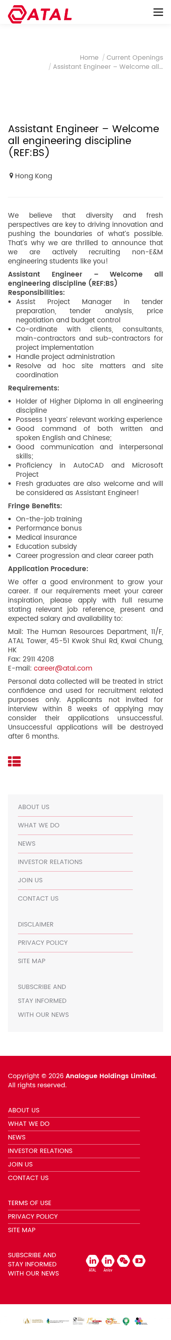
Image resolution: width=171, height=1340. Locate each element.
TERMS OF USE (29, 1203)
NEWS (26, 844)
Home (89, 58)
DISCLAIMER (36, 924)
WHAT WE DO (39, 825)
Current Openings (135, 58)
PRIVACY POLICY (43, 943)
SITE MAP (31, 961)
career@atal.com (63, 668)
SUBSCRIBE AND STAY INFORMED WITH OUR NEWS (43, 1001)
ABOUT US (33, 807)
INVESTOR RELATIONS (50, 862)
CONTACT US (38, 898)
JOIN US (30, 880)
